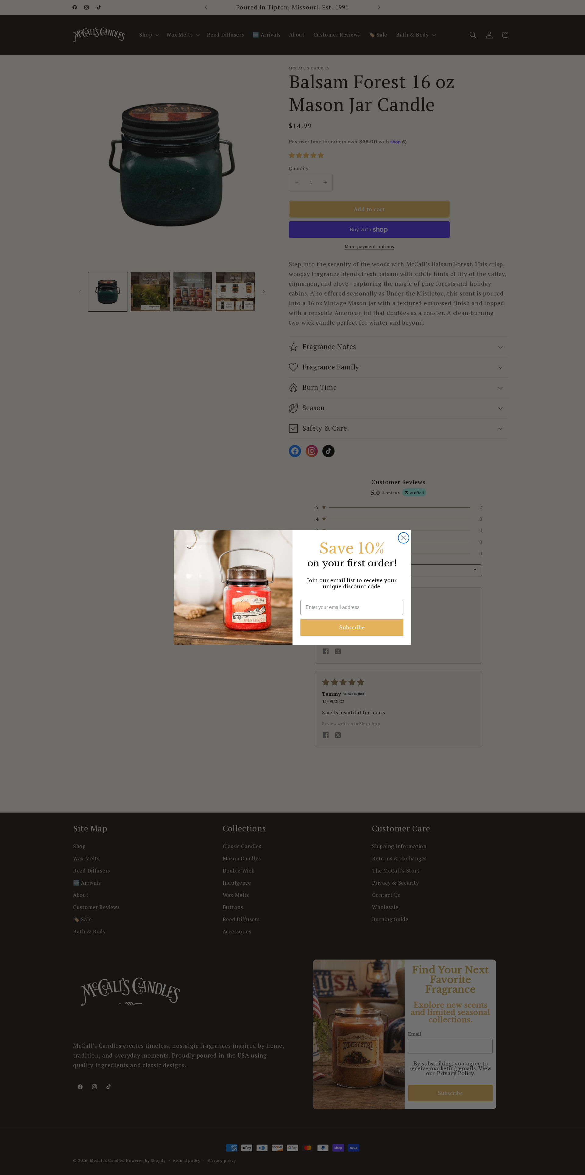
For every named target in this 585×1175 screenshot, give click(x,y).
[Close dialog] (403, 538)
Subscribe (352, 627)
